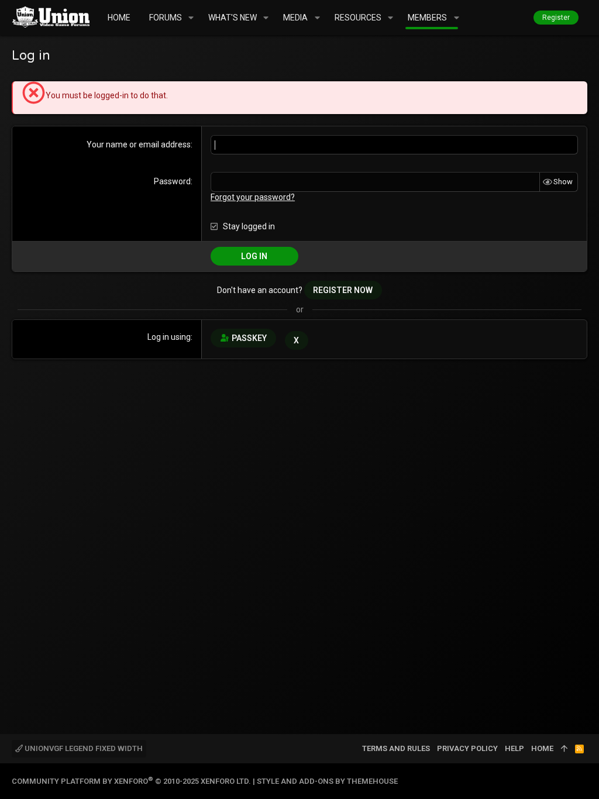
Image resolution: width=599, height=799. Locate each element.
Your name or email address (139, 144)
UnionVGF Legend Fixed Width (83, 748)
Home (542, 748)
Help (514, 748)
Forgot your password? (253, 197)
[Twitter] (582, 781)
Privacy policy (467, 748)
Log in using (169, 337)
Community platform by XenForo (131, 781)
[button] (191, 17)
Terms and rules (396, 748)
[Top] (564, 748)
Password (172, 181)
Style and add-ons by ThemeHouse (327, 781)
